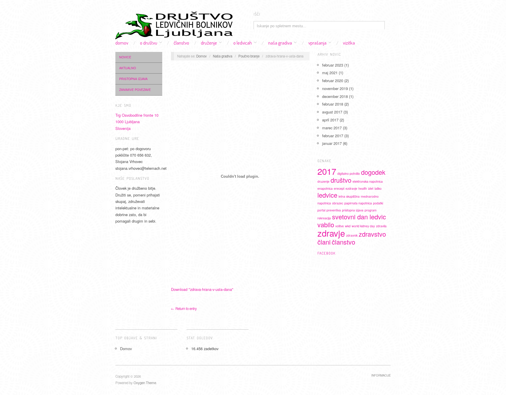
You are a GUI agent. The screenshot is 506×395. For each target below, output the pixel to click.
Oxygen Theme (145, 382)
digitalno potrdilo (348, 173)
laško (378, 188)
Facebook (326, 253)
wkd (348, 226)
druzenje (323, 181)
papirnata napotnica (358, 203)
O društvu (148, 42)
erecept (339, 188)
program (371, 210)
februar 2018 (332, 104)
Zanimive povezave (135, 89)
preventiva (333, 210)
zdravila (381, 226)
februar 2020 (332, 80)
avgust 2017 (332, 112)
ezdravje (351, 188)
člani (324, 241)
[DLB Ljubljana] (174, 24)
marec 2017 (332, 127)
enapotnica (325, 188)
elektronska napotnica (368, 181)
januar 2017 (332, 143)
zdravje (331, 233)
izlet (370, 188)
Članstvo (181, 42)
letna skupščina (349, 196)
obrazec (337, 203)
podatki (378, 203)
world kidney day (363, 226)
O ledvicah (242, 42)
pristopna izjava (352, 210)
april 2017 (330, 120)
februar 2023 (332, 65)
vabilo (325, 224)
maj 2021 (330, 72)
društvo (341, 179)
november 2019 (335, 88)
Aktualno (127, 68)
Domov (121, 42)
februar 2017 (332, 135)
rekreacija (324, 218)
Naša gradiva (280, 42)
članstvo (343, 241)
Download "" (202, 289)
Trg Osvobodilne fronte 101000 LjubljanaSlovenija (136, 121)
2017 (326, 171)
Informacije (381, 375)
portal (321, 210)
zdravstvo (372, 233)
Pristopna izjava (133, 79)
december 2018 (335, 96)
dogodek (373, 172)
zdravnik (352, 235)
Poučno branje (248, 56)
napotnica (324, 203)
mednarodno (370, 196)
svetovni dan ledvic (359, 216)
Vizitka (349, 42)
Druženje (209, 42)
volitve (339, 226)
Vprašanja (317, 42)
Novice (125, 57)
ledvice (327, 194)
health (362, 188)
